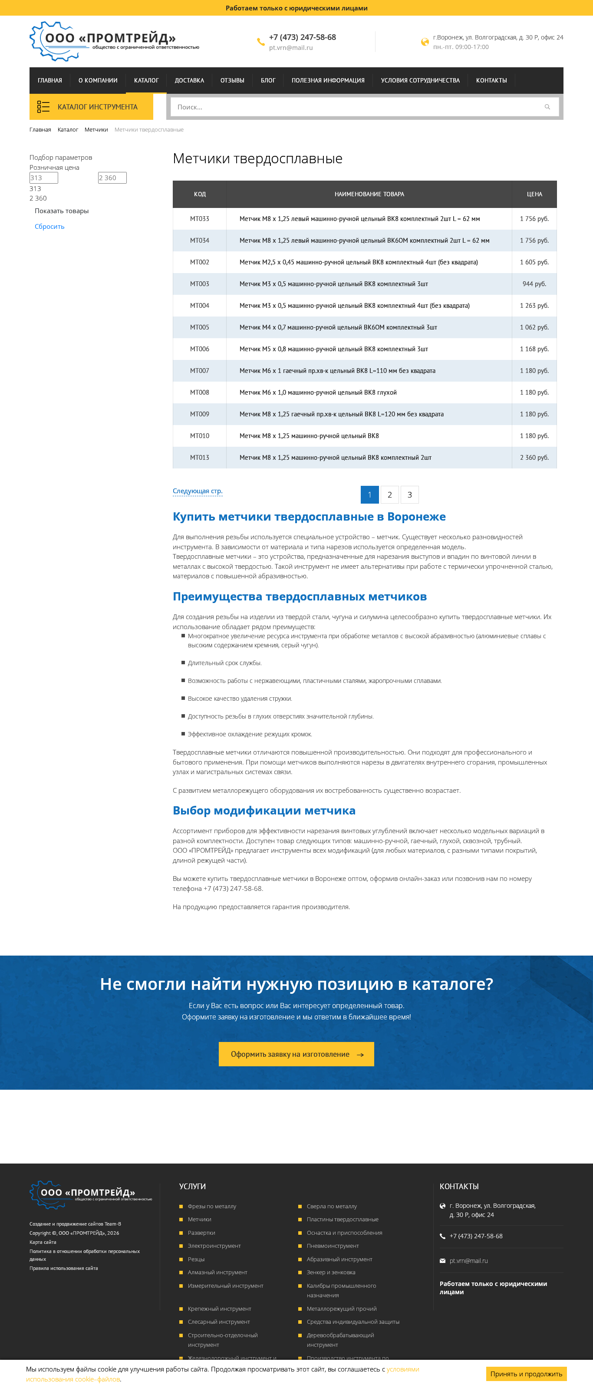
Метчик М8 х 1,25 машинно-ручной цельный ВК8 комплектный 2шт (336, 457)
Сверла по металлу (332, 1206)
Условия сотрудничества (420, 80)
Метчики (199, 1219)
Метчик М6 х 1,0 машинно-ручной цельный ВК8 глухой (318, 392)
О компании (98, 80)
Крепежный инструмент (219, 1308)
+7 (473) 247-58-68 (302, 37)
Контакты (491, 80)
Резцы (196, 1259)
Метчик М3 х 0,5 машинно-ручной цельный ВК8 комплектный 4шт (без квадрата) (355, 305)
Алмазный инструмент (217, 1272)
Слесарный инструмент (219, 1321)
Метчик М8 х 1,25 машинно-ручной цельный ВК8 (309, 436)
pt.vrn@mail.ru (291, 47)
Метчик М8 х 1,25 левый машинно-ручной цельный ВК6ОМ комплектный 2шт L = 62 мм (365, 240)
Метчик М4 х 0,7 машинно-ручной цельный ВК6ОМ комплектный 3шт (338, 327)
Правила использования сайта (64, 1268)
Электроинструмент (214, 1246)
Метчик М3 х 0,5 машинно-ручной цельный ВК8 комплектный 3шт (334, 284)
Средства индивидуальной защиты (353, 1321)
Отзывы (232, 80)
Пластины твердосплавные (343, 1219)
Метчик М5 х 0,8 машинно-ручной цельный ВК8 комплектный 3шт (334, 349)
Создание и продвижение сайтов (66, 1223)
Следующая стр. (198, 490)
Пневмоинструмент (333, 1246)
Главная (50, 80)
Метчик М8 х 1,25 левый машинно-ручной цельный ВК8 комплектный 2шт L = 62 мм (360, 218)
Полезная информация (328, 80)
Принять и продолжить (527, 1373)
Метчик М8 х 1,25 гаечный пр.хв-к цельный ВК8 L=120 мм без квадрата (342, 414)
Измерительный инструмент (226, 1285)
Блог (268, 80)
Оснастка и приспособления (344, 1232)
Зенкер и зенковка (331, 1272)
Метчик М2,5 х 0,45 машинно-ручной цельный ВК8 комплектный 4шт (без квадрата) (359, 262)
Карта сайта (43, 1242)
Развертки (201, 1232)
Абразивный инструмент (339, 1259)
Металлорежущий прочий (342, 1308)
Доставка (189, 80)
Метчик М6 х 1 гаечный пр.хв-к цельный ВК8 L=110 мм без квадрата (337, 370)
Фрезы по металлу (212, 1206)
